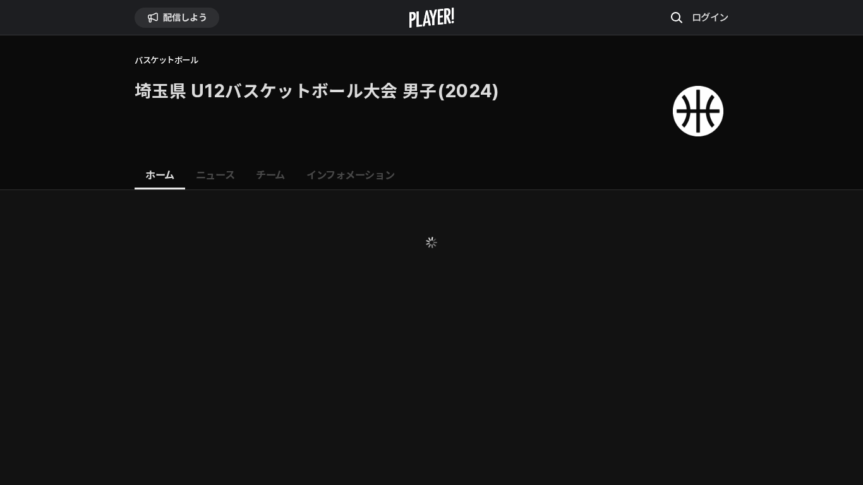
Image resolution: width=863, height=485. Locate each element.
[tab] (160, 175)
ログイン (710, 17)
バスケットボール (166, 60)
